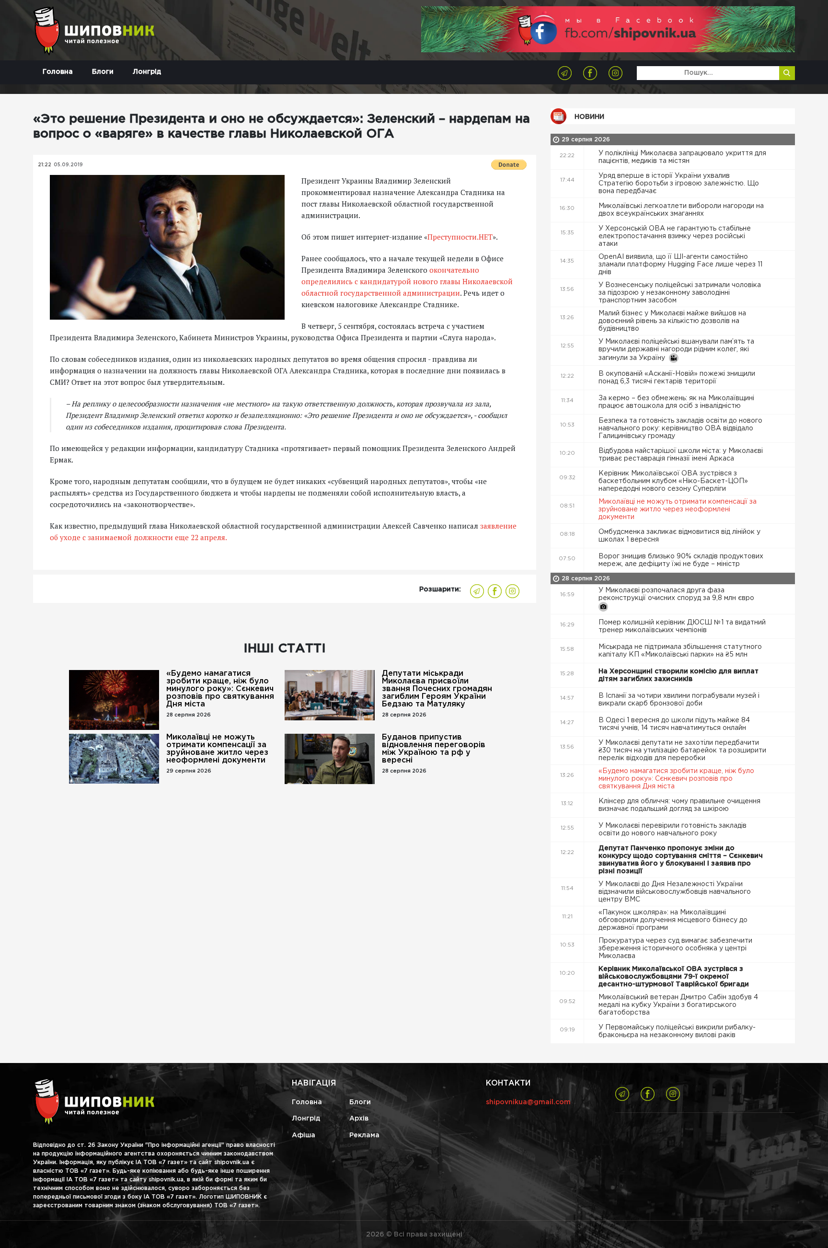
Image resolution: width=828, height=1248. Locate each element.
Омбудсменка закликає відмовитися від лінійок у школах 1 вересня (679, 536)
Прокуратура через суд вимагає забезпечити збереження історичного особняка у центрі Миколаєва (675, 948)
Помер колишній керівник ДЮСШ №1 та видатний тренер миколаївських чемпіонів (682, 626)
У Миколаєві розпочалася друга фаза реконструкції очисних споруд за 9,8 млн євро (677, 594)
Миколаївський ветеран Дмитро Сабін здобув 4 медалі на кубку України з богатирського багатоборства (678, 1005)
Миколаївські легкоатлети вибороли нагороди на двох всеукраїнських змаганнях (681, 210)
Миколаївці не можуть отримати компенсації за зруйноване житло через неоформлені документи (217, 749)
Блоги (103, 72)
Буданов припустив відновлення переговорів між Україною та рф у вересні (433, 749)
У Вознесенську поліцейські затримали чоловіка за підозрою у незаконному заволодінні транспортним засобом (679, 292)
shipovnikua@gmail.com (528, 1102)
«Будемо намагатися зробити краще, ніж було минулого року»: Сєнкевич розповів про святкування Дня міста (220, 689)
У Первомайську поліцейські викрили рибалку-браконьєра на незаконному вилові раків (677, 1031)
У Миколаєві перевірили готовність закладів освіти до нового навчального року (672, 829)
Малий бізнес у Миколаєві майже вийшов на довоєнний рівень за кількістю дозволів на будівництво (672, 321)
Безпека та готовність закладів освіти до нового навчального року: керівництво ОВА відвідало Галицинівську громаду (680, 428)
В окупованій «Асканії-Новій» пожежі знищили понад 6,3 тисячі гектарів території (676, 377)
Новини (589, 117)
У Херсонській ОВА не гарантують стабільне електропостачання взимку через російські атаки (674, 236)
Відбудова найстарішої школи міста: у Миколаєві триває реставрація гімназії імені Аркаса (680, 455)
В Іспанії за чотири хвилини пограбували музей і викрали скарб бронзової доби (678, 699)
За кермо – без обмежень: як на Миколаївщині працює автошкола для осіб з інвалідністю (676, 402)
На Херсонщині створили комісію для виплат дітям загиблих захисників (678, 675)
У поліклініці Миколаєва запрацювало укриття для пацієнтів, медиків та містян (682, 157)
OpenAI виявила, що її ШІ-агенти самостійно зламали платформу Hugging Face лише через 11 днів (680, 264)
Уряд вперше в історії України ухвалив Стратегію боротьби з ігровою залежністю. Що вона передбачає (678, 183)
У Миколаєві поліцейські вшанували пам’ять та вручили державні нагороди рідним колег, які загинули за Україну (676, 350)
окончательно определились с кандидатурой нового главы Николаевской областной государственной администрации (407, 281)
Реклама (364, 1135)
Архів (358, 1118)
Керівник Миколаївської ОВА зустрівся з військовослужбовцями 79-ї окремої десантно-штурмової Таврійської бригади (674, 976)
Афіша (303, 1135)
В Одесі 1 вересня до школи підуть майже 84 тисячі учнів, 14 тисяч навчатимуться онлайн (674, 724)
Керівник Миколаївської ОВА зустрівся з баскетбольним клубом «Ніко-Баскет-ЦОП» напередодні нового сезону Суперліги (673, 481)
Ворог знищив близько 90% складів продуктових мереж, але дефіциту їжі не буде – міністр (680, 560)
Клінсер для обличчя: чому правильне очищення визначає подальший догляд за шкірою (679, 805)
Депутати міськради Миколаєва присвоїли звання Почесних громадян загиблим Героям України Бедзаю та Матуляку (437, 689)
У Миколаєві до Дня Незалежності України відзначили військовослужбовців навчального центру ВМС (674, 891)
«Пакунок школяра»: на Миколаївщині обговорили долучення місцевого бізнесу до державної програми (673, 920)
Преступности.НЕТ (460, 237)
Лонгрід (147, 72)
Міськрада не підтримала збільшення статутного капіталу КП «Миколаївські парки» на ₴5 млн (680, 651)
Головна (58, 72)
